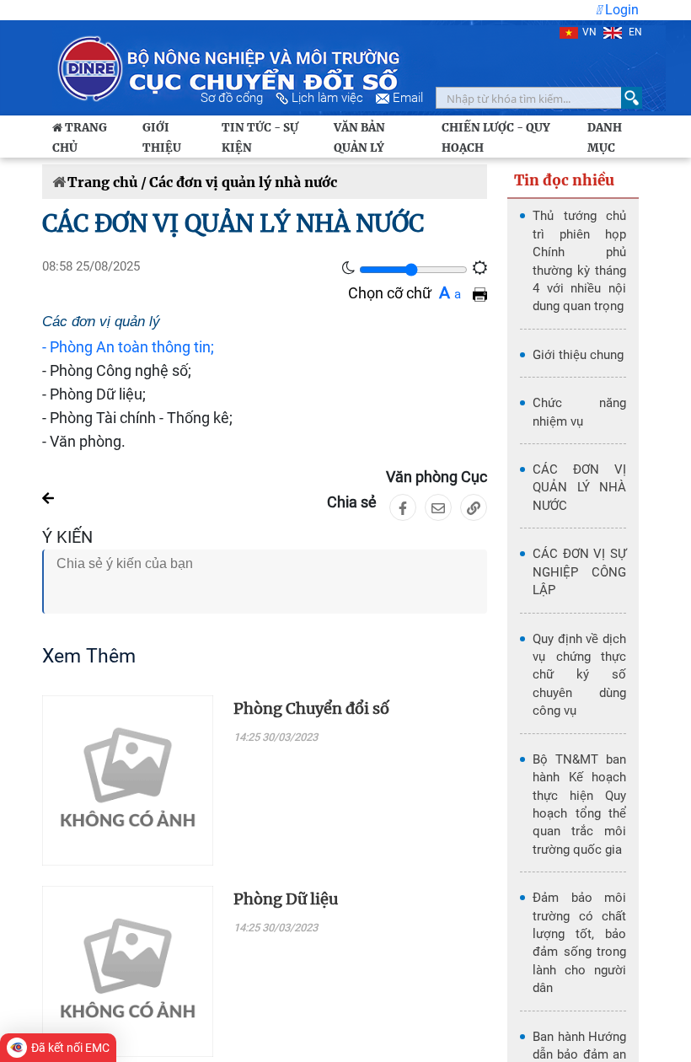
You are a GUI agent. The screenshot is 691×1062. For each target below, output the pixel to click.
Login (620, 10)
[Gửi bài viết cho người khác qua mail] (438, 507)
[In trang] (480, 293)
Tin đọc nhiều (564, 180)
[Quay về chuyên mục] (48, 497)
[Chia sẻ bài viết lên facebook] (402, 507)
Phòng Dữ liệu (285, 899)
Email (408, 97)
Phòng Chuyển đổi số (311, 708)
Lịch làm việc (327, 97)
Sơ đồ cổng (232, 97)
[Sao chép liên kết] (473, 507)
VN (589, 32)
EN (634, 32)
